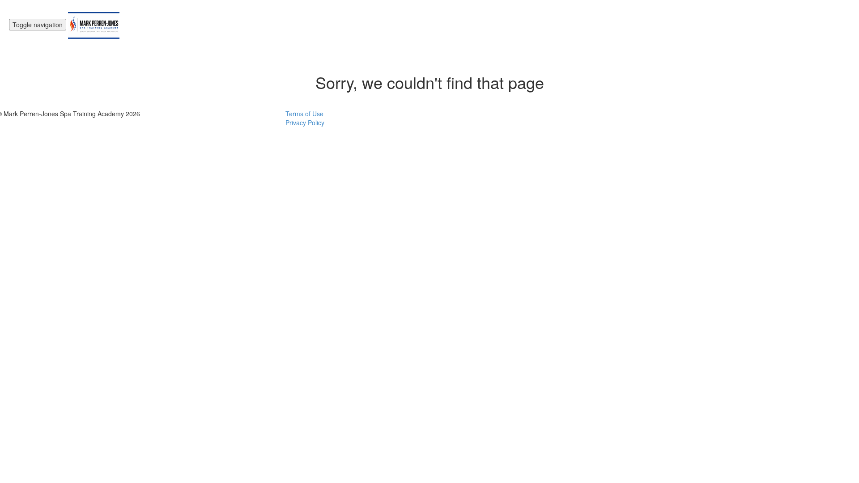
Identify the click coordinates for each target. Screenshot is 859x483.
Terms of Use (304, 113)
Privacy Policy (304, 122)
